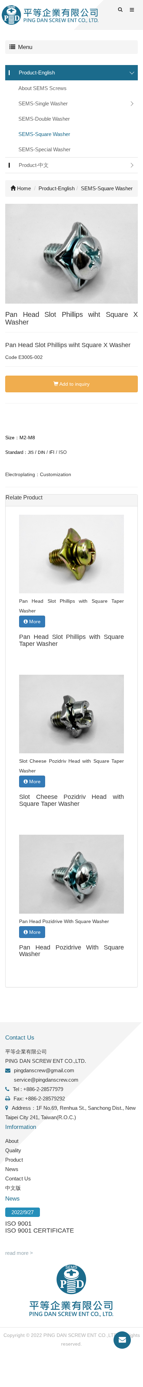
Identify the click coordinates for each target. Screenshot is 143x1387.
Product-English (37, 72)
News (11, 1169)
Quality (13, 1150)
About (11, 1141)
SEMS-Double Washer (44, 119)
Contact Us (18, 1178)
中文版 (13, 1188)
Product (14, 1160)
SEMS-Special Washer (44, 149)
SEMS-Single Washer (43, 103)
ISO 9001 (18, 1223)
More (34, 621)
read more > (19, 1253)
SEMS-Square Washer (44, 134)
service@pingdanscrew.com (46, 1080)
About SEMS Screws (42, 88)
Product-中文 (34, 165)
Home (23, 188)
